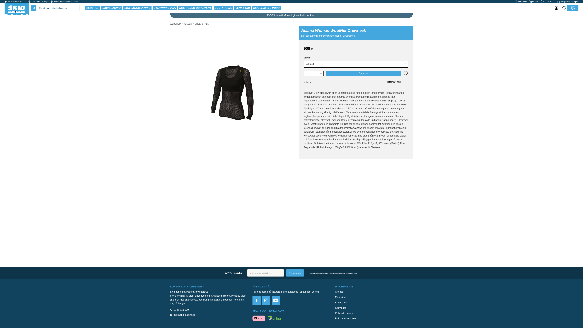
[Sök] (34, 8)
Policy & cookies (344, 313)
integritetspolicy (351, 273)
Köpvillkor (340, 308)
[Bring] (274, 319)
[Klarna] (258, 319)
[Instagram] (266, 300)
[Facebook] (256, 300)
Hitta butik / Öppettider (528, 1)
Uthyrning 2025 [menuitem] (165, 8)
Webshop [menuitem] (92, 8)
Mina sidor (340, 297)
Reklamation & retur (345, 318)
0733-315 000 (549, 1)
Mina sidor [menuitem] (556, 8)
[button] (564, 8)
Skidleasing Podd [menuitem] (266, 8)
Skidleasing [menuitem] (111, 8)
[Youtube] (276, 300)
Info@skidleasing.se (569, 1)
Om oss (339, 291)
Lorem (315, 291)
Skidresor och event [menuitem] (195, 8)
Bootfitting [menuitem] (223, 8)
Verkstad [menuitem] (242, 8)
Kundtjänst (341, 302)
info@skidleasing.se (185, 315)
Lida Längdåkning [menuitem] (137, 8)
